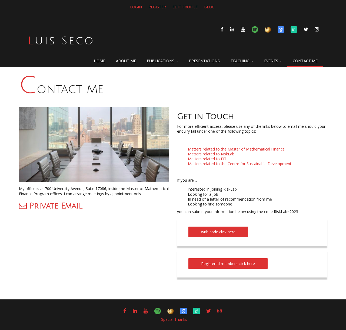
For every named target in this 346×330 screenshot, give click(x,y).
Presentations (204, 60)
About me (126, 60)
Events (271, 60)
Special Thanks (174, 319)
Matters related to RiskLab (211, 153)
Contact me (305, 60)
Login (136, 6)
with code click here (218, 231)
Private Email (54, 206)
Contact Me (61, 89)
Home (99, 60)
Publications (161, 60)
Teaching (241, 60)
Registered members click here (228, 263)
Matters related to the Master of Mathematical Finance (236, 149)
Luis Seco (61, 41)
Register (157, 6)
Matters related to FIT (207, 158)
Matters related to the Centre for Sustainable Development (239, 163)
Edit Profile (185, 6)
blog (209, 6)
